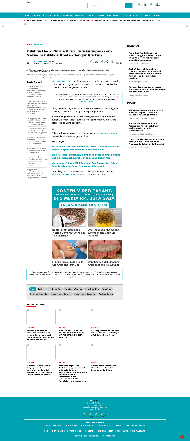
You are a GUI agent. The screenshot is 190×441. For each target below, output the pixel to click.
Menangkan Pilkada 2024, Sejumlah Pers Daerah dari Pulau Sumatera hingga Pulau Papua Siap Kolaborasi (84, 165)
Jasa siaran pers (54, 289)
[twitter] (146, 5)
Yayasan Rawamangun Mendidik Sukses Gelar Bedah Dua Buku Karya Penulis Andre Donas (147, 89)
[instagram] (152, 5)
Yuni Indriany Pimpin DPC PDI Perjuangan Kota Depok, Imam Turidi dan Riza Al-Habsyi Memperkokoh (144, 127)
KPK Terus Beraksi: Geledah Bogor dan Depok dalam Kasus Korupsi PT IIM (127, 20)
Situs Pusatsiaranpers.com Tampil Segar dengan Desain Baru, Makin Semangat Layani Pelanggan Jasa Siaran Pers (86, 156)
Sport (136, 15)
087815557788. (87, 101)
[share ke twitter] (98, 63)
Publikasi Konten (106, 294)
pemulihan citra (92, 289)
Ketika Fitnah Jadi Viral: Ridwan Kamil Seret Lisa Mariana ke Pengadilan (58, 20)
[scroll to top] (182, 437)
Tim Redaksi (75, 431)
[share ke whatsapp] (103, 63)
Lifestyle (127, 15)
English (156, 15)
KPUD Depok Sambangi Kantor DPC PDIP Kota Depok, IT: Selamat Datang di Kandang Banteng (146, 112)
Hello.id (48, 425)
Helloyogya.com (122, 425)
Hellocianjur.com (138, 425)
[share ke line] (113, 63)
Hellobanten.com (106, 425)
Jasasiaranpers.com (106, 133)
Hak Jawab (122, 431)
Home (27, 15)
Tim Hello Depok (40, 61)
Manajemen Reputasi (73, 289)
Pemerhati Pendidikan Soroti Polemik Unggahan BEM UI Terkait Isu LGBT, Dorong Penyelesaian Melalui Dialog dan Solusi (145, 56)
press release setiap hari (85, 294)
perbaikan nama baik (39, 294)
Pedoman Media (105, 431)
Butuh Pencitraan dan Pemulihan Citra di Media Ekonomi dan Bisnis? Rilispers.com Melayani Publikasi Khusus (85, 148)
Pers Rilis (145, 15)
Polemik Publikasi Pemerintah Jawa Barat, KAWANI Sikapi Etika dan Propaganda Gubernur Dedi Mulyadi (146, 141)
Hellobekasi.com (90, 425)
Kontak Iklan (138, 431)
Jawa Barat (67, 15)
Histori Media (58, 431)
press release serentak (61, 294)
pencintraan (107, 289)
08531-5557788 (78, 277)
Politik (90, 15)
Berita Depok (38, 15)
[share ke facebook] (92, 63)
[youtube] (158, 5)
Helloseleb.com (75, 425)
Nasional (80, 15)
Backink (41, 289)
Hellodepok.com (60, 425)
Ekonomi (100, 15)
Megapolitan (52, 15)
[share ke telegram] (108, 63)
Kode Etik (89, 431)
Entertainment (113, 15)
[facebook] (140, 5)
